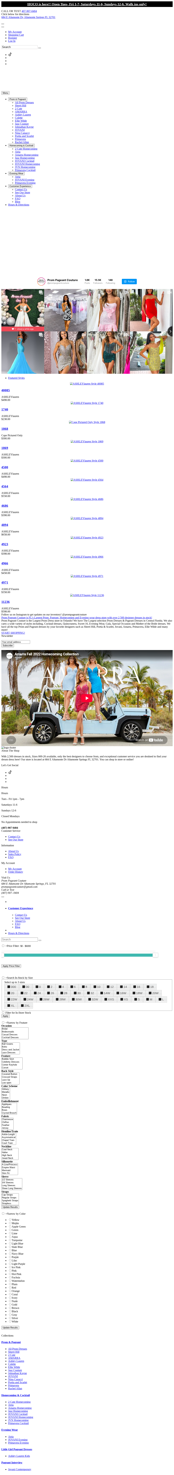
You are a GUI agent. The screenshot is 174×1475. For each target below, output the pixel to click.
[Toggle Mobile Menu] (2, 896)
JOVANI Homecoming (20, 1417)
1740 (4, 409)
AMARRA (14, 1358)
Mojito (15, 1223)
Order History (15, 871)
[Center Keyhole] (12, 1064)
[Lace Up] (10, 1080)
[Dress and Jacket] (11, 1049)
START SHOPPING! (13, 632)
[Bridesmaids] (15, 1031)
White (15, 1321)
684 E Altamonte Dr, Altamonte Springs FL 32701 (28, 17)
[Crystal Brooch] (9, 1113)
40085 (5, 390)
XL (13, 1005)
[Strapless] (10, 1203)
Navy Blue (17, 1253)
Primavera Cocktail (18, 1423)
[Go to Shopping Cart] (2, 23)
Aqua (15, 1236)
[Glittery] (6, 1089)
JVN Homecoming (18, 1420)
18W (139, 993)
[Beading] (9, 1107)
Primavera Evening (18, 1442)
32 (92, 993)
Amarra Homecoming (20, 1408)
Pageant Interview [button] (11, 1462)
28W (62, 999)
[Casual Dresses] (15, 1034)
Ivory (15, 1297)
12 (112, 987)
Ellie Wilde (14, 1367)
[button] (17, 99)
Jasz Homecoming (18, 1411)
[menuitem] (90, 31)
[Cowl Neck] (10, 1149)
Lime (14, 1233)
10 (98, 987)
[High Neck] (10, 1155)
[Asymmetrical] (9, 1137)
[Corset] (12, 1067)
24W (30, 999)
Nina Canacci (15, 1379)
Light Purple (18, 1263)
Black (15, 1311)
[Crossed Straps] (10, 1077)
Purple (15, 1257)
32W (95, 999)
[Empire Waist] (10, 1167)
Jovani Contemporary (19, 1469)
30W (78, 999)
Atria (11, 1404)
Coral (15, 1294)
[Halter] (10, 1152)
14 (125, 987)
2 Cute (11, 1354)
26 (52, 993)
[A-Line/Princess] (10, 1164)
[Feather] (7, 1125)
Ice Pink (16, 1267)
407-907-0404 (29, 11)
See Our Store (15, 839)
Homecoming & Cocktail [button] (15, 1395)
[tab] (90, 908)
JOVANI (13, 1376)
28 (65, 993)
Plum (14, 1284)
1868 (4, 429)
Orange (16, 1291)
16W (123, 993)
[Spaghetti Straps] (10, 1200)
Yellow (15, 1219)
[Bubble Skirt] (12, 1059)
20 (12, 993)
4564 (4, 486)
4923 (4, 544)
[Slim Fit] (10, 1173)
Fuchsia (16, 1277)
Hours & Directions (18, 933)
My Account (15, 31)
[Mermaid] (10, 1170)
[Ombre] (6, 1098)
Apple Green (19, 1226)
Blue (14, 1250)
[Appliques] (9, 1104)
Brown (15, 1308)
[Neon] (6, 1095)
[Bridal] (15, 1029)
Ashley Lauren (16, 1361)
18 (152, 987)
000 (13, 987)
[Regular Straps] (10, 1197)
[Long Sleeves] (12, 1185)
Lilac (14, 1260)
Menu (5, 93)
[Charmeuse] (7, 1119)
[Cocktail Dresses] (15, 1037)
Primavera (13, 1385)
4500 (4, 467)
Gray (14, 1314)
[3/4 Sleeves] (12, 1182)
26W (46, 999)
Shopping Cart (16, 34)
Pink (14, 1270)
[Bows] (9, 1110)
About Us (13, 851)
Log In (11, 40)
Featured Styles (16, 377)
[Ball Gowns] (11, 1044)
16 (138, 987)
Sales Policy (14, 854)
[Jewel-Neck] (10, 1158)
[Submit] (39, 47)
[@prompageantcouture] (41, 281)
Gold (14, 1304)
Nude (15, 1301)
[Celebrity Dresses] (12, 1062)
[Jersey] (7, 1128)
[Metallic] (6, 1092)
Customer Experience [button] (20, 908)
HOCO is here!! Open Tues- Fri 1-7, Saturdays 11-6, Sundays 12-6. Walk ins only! (87, 4)
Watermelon (18, 1280)
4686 (4, 505)
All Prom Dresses (17, 1348)
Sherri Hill (13, 1351)
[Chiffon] (7, 1122)
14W (107, 993)
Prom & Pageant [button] (11, 1342)
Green (15, 1230)
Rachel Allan (15, 1388)
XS (126, 999)
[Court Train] (9, 1143)
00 (27, 987)
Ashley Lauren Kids (19, 1455)
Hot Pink (16, 1274)
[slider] (155, 955)
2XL (27, 1005)
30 (79, 993)
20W (155, 993)
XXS (111, 999)
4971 (4, 582)
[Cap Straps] (10, 1194)
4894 (4, 525)
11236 (5, 602)
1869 (4, 448)
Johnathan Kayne (17, 1373)
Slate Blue (17, 1246)
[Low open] (10, 1082)
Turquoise (17, 1240)
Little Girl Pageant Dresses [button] (16, 1449)
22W (14, 999)
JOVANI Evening (18, 1439)
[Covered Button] (10, 1074)
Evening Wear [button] (9, 1429)
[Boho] (11, 1046)
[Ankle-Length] (9, 1134)
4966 (4, 563)
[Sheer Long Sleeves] (12, 1188)
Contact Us (14, 836)
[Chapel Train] (9, 1140)
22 (26, 993)
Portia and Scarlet (17, 1382)
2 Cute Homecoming (19, 1401)
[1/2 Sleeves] (12, 1179)
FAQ (11, 857)
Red (14, 1287)
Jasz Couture (15, 1370)
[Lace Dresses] (11, 1052)
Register (12, 37)
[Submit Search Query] (40, 940)
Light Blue (17, 1243)
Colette (12, 1364)
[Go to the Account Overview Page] (2, 26)
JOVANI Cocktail (18, 1414)
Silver (15, 1318)
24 (39, 993)
